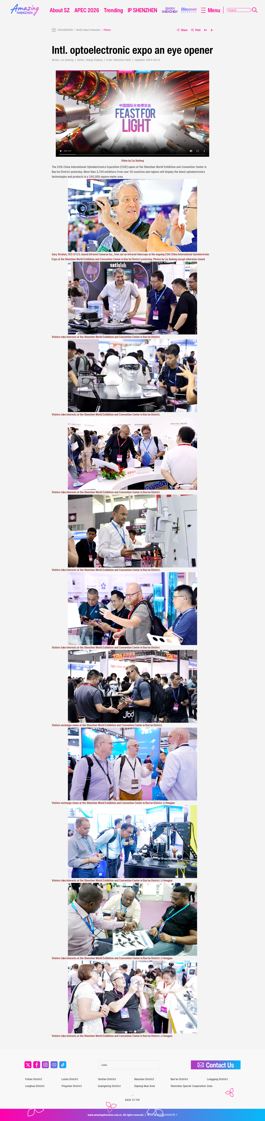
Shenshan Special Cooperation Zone (191, 1086)
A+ (205, 30)
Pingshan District (71, 1086)
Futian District (33, 1079)
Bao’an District (179, 1079)
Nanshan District (144, 1079)
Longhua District (35, 1086)
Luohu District (69, 1079)
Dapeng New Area (144, 1086)
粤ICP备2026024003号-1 (162, 1115)
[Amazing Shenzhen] (25, 5)
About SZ (60, 10)
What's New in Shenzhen (88, 30)
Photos (107, 30)
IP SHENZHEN (142, 10)
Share (184, 30)
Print (198, 30)
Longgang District (217, 1079)
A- (212, 30)
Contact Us (220, 1064)
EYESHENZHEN (65, 30)
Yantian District (107, 1079)
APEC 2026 (86, 10)
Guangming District (109, 1086)
